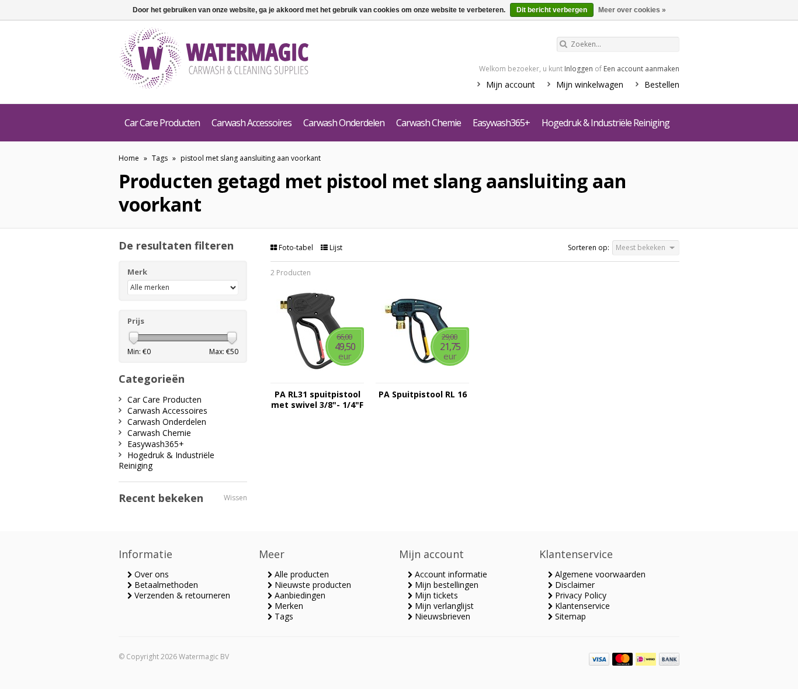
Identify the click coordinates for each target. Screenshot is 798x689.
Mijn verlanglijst (443, 605)
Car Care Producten (162, 122)
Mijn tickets (435, 595)
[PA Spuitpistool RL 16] (422, 377)
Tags (160, 158)
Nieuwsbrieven (441, 616)
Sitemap (569, 616)
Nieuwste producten (311, 584)
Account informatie (449, 574)
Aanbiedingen (298, 595)
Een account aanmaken (641, 69)
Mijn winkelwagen (589, 84)
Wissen (235, 498)
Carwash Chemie (428, 122)
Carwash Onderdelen (343, 122)
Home (129, 158)
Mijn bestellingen (445, 584)
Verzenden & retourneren (181, 595)
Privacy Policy (579, 595)
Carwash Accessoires (251, 122)
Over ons (150, 574)
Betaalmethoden (165, 584)
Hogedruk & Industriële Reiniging (605, 122)
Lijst (335, 247)
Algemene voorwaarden (599, 574)
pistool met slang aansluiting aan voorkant (251, 158)
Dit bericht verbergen (551, 10)
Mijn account (510, 84)
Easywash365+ (501, 122)
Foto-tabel (296, 247)
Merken (287, 605)
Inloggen (578, 69)
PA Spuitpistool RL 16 (423, 394)
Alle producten (300, 574)
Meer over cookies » (632, 10)
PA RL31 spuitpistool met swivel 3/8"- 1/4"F (317, 399)
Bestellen (661, 84)
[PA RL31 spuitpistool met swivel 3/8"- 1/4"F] (317, 377)
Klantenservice (581, 605)
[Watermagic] (235, 59)
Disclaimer (574, 584)
